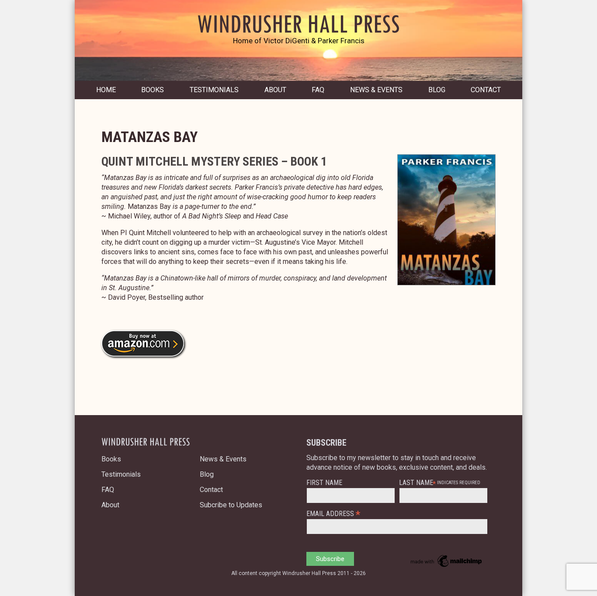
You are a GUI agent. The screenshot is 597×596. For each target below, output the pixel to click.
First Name (324, 482)
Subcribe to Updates (231, 505)
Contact (486, 90)
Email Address (333, 513)
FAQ (318, 90)
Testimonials (214, 90)
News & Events (376, 90)
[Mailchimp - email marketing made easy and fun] (447, 566)
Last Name (416, 482)
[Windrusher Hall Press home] (298, 32)
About (275, 90)
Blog (436, 90)
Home (106, 90)
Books (152, 90)
